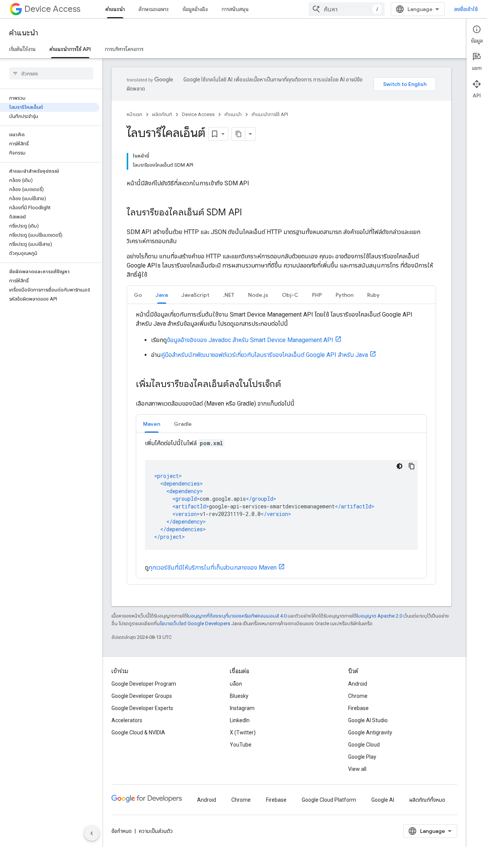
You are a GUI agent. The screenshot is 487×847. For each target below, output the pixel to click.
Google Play (362, 757)
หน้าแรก (134, 114)
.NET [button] (228, 294)
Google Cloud (364, 745)
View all (357, 769)
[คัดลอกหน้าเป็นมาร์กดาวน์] (238, 133)
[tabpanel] (281, 444)
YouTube (240, 745)
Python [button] (344, 294)
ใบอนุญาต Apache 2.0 (379, 616)
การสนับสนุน (235, 9)
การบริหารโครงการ (124, 49)
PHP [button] (317, 294)
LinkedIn (240, 720)
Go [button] (138, 294)
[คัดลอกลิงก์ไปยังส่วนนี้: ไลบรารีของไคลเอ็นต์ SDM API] (249, 213)
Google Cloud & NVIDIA (138, 732)
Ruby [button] (373, 294)
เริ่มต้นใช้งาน (22, 49)
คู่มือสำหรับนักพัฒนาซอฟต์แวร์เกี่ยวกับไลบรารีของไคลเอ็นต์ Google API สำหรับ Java (264, 354)
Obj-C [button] (290, 294)
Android (357, 684)
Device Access (52, 9)
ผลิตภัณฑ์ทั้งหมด (427, 800)
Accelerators (126, 720)
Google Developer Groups (141, 696)
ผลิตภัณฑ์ (162, 114)
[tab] (138, 295)
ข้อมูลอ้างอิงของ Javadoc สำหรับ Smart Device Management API (250, 340)
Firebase (358, 708)
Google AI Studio (368, 720)
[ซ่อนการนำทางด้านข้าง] (91, 833)
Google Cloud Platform (329, 800)
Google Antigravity (370, 732)
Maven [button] (151, 423)
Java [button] (162, 294)
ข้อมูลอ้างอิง (195, 9)
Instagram (242, 708)
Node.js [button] (258, 294)
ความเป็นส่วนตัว (156, 831)
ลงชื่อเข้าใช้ (466, 9)
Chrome (358, 696)
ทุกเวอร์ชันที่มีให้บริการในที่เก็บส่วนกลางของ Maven (212, 567)
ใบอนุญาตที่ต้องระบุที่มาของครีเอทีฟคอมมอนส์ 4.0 (236, 616)
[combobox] (347, 9)
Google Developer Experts (142, 708)
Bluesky (239, 696)
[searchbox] (51, 73)
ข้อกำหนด (121, 831)
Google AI (382, 800)
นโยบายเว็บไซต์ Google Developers (193, 623)
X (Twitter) (243, 732)
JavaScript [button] (195, 294)
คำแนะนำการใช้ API (70, 49)
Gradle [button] (183, 423)
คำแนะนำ (115, 9)
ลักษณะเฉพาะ (153, 9)
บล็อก (236, 684)
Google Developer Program (143, 684)
